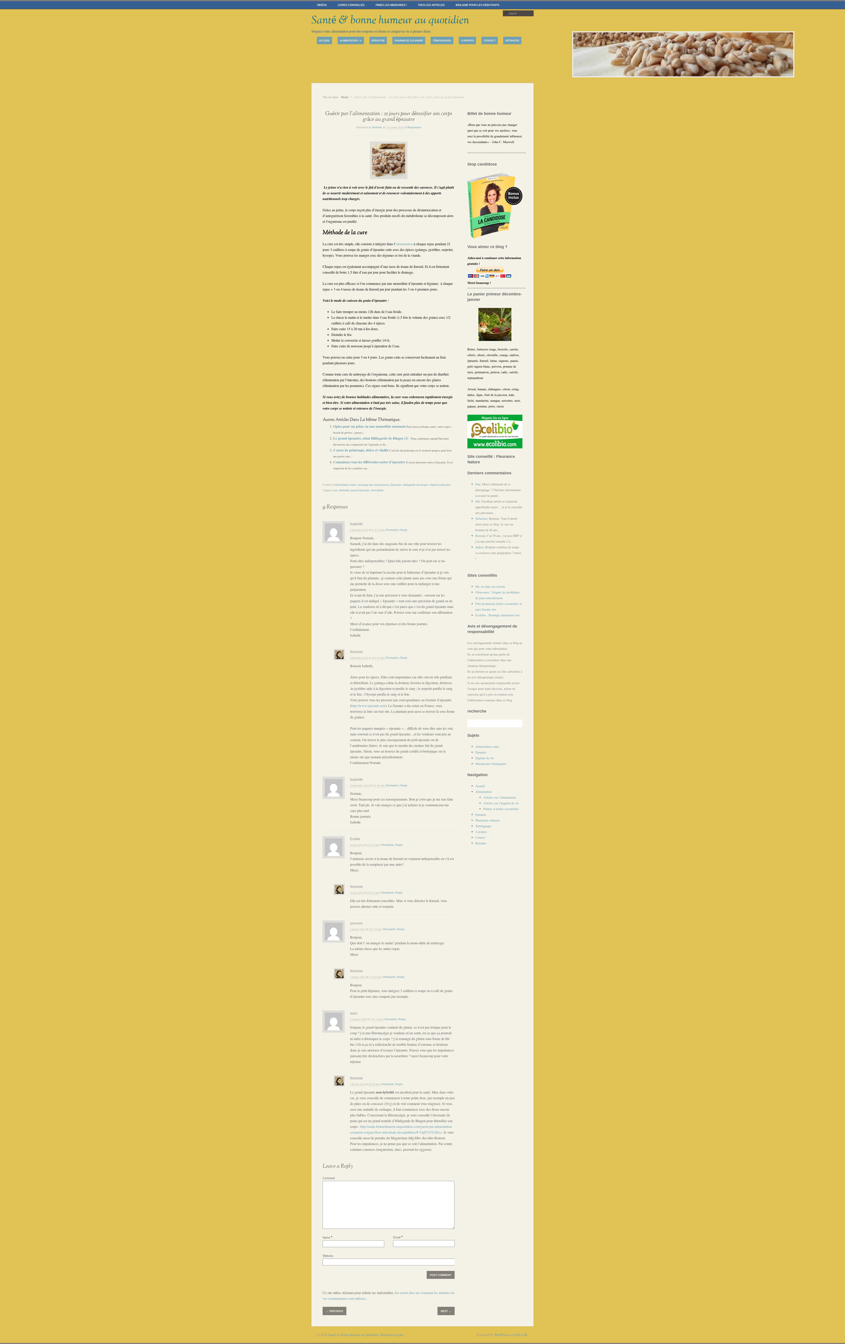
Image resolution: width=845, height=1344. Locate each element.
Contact (490, 40)
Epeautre (378, 40)
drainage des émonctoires (373, 484)
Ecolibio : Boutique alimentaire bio (497, 615)
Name (327, 1237)
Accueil (324, 40)
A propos (467, 40)
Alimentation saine (345, 484)
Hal (477, 501)
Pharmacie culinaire (409, 40)
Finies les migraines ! (391, 5)
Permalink (392, 530)
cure (335, 490)
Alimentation (348, 41)
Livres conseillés (351, 5)
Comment (329, 1178)
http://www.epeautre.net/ (368, 705)
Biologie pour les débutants (477, 5)
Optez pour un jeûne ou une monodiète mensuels (369, 426)
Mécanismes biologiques (490, 764)
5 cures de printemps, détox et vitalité (361, 450)
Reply (403, 530)
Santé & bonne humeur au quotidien (390, 20)
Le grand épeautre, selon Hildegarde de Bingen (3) (371, 438)
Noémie (377, 127)
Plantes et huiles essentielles (501, 809)
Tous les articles (431, 5)
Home (345, 97)
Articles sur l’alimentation (499, 797)
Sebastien (481, 518)
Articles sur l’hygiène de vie (501, 803)
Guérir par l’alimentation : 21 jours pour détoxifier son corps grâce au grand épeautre (388, 116)
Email (398, 1237)
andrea (479, 547)
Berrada (480, 536)
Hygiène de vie (484, 758)
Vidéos (322, 5)
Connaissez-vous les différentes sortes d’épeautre (369, 461)
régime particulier (440, 484)
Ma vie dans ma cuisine (490, 586)
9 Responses (413, 127)
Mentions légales (392, 1334)
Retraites (512, 40)
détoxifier (344, 490)
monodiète (377, 490)
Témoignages (442, 40)
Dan (477, 484)
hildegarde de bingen (415, 484)
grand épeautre (360, 490)
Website (328, 1255)
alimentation (404, 243)
